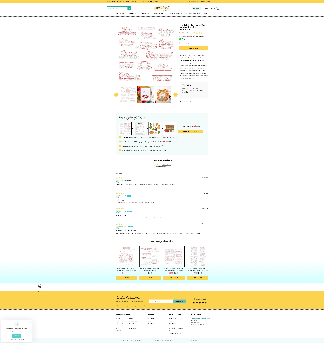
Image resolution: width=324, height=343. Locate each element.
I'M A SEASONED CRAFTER (181, 183)
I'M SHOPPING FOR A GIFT (181, 189)
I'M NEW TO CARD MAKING (181, 177)
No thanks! (181, 194)
